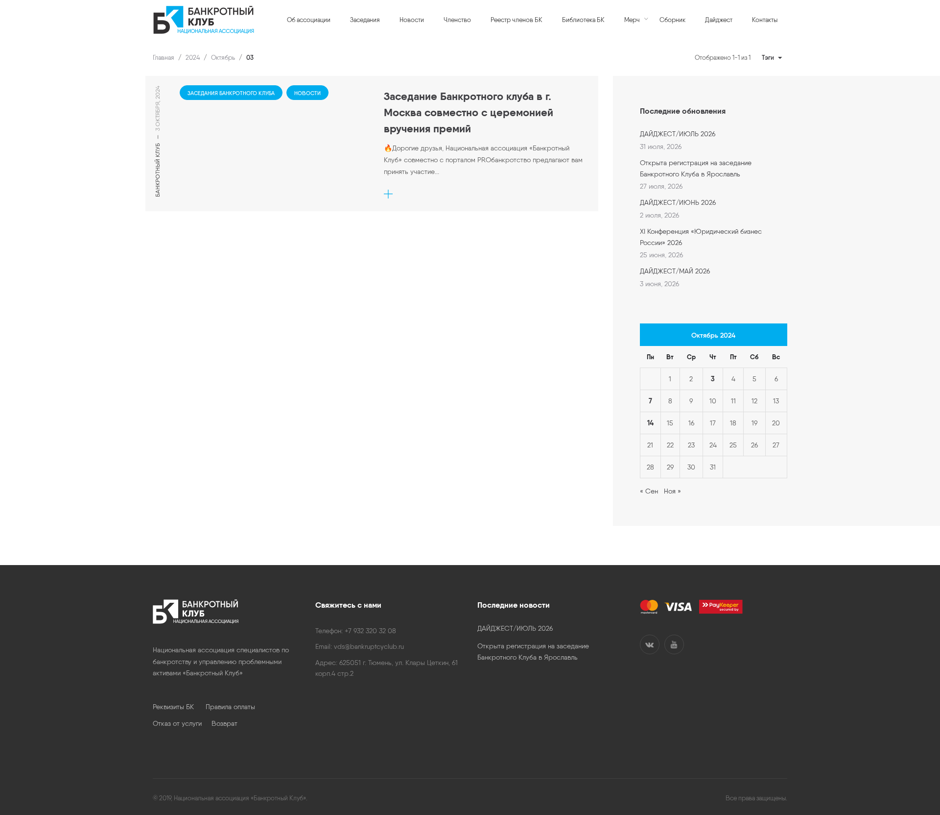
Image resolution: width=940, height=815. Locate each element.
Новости (307, 93)
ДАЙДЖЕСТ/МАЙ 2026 (675, 271)
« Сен (649, 491)
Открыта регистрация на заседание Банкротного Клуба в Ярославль (696, 168)
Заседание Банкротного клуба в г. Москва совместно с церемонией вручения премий (468, 112)
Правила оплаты (230, 707)
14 (650, 423)
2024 (193, 57)
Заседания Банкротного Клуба (231, 93)
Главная (163, 57)
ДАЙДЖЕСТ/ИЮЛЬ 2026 (677, 134)
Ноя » (672, 491)
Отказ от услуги (182, 723)
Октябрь (223, 57)
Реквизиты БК (179, 707)
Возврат (224, 723)
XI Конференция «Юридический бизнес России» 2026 (701, 236)
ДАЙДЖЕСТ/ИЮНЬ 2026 (678, 202)
